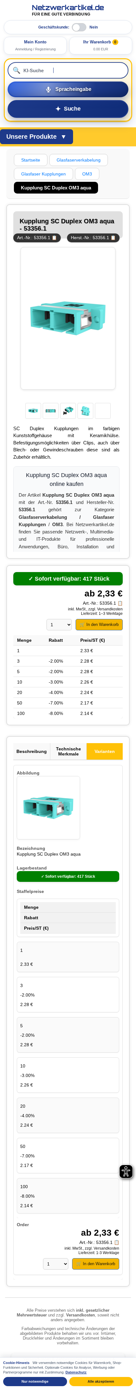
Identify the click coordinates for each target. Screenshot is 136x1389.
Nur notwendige (35, 1381)
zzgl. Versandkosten (105, 609)
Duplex (37, 428)
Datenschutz (76, 1372)
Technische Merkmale (68, 751)
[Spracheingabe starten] (68, 89)
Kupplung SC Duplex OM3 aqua (49, 854)
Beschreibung (31, 751)
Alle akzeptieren (101, 1381)
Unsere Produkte (36, 136)
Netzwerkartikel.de (68, 10)
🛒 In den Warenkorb (99, 624)
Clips (88, 442)
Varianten (105, 751)
